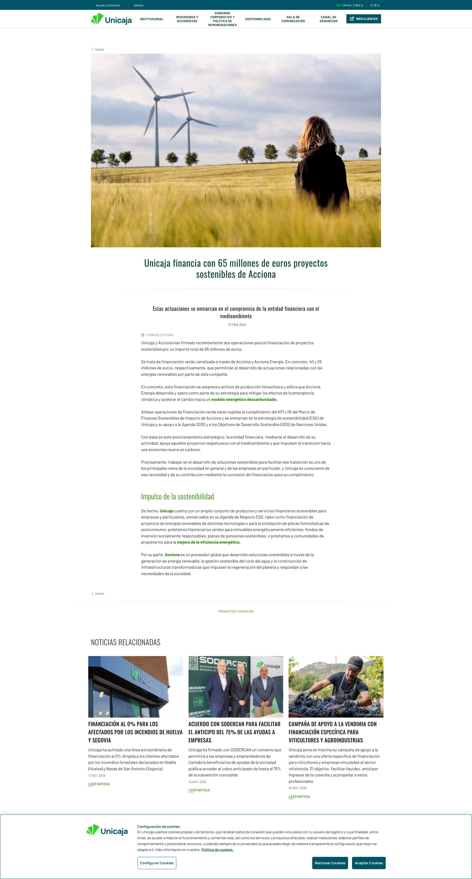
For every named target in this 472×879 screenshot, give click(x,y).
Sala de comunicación (293, 19)
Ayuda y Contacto (108, 5)
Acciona (172, 554)
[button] (97, 49)
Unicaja (167, 510)
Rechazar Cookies (330, 863)
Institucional (152, 19)
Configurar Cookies (157, 863)
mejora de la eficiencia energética (208, 542)
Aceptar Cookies (369, 863)
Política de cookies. (217, 850)
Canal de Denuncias (329, 19)
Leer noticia (99, 784)
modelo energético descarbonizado (243, 399)
